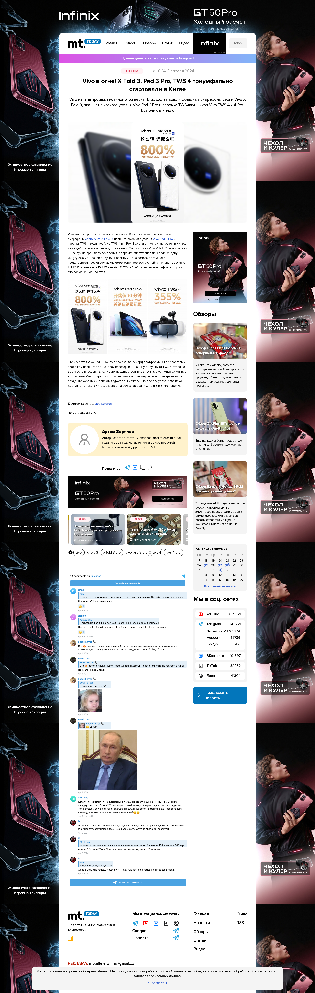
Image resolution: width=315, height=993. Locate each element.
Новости (132, 71)
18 (206, 560)
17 (199, 560)
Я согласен (157, 983)
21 (227, 560)
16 (213, 580)
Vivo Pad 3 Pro (163, 239)
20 (220, 560)
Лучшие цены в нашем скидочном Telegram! (157, 58)
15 (206, 580)
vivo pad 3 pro (136, 552)
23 (241, 560)
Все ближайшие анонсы (220, 586)
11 (227, 575)
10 (220, 575)
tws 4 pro (173, 552)
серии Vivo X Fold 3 (99, 239)
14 (199, 580)
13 (241, 575)
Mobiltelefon (103, 404)
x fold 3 (92, 552)
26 (213, 565)
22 (234, 560)
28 (227, 565)
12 (234, 575)
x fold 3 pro (112, 552)
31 (199, 570)
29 (234, 565)
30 (241, 565)
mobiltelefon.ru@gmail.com (113, 963)
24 (199, 565)
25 (206, 565)
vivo (79, 552)
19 (213, 560)
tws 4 (157, 552)
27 (220, 565)
